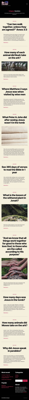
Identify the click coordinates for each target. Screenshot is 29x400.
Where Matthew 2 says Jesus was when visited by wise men (14, 91)
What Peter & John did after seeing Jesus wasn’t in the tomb (14, 120)
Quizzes (16, 377)
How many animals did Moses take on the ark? (14, 324)
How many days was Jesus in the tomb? (14, 298)
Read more (25, 392)
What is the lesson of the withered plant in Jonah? (14, 198)
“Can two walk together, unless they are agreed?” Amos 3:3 (14, 27)
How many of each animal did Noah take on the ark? (14, 55)
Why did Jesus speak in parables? (14, 349)
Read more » (6, 42)
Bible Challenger (7, 397)
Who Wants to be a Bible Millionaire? (7, 386)
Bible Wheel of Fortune (5, 387)
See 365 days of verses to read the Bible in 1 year (14, 169)
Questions (14, 21)
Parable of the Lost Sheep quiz (6, 379)
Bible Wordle (4, 385)
